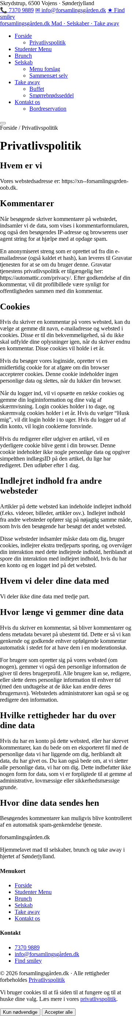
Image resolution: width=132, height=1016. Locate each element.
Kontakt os (27, 102)
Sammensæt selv (48, 75)
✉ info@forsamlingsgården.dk (70, 10)
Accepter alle (59, 1012)
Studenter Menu (33, 49)
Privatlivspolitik (47, 42)
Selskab (24, 62)
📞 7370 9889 (17, 10)
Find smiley (28, 961)
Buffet (36, 89)
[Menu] (3, 123)
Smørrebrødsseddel (51, 95)
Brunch (23, 56)
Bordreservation (47, 108)
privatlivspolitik (98, 999)
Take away (27, 82)
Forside (23, 36)
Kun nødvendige (20, 1012)
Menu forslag (44, 69)
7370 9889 (27, 947)
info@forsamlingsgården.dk (47, 954)
